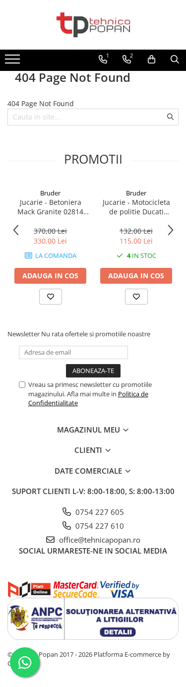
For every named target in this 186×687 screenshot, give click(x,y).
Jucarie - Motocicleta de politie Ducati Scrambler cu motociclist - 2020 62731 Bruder (136, 206)
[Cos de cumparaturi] (151, 59)
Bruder (50, 192)
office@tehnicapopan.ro (98, 540)
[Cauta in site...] (175, 59)
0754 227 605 (98, 512)
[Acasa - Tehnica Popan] (93, 24)
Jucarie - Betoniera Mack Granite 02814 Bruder (50, 206)
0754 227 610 (98, 526)
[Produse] (13, 62)
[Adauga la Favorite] (50, 297)
